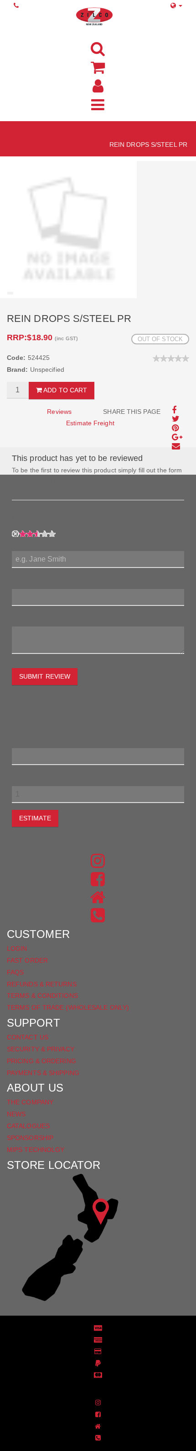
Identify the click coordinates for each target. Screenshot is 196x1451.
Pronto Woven (91, 1389)
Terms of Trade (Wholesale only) (68, 1007)
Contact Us (27, 1037)
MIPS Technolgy (35, 1149)
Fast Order (27, 960)
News (16, 1114)
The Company (30, 1102)
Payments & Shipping (43, 1072)
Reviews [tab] (59, 411)
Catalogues (28, 1126)
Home (178, 132)
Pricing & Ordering (41, 1061)
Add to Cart (64, 390)
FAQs (15, 972)
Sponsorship (30, 1137)
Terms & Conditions (42, 995)
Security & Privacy (40, 1049)
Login (17, 948)
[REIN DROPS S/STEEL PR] (68, 229)
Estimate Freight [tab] (90, 423)
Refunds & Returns (42, 984)
